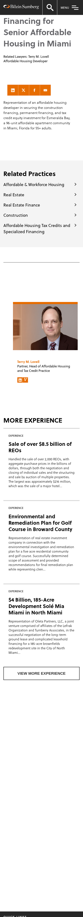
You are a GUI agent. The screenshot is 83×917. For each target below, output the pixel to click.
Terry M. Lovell (38, 56)
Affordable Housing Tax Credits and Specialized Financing (36, 228)
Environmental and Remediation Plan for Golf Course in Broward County (40, 523)
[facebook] (34, 90)
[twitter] (23, 90)
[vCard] (25, 380)
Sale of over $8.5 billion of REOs (40, 447)
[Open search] (49, 7)
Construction (15, 215)
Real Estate (13, 195)
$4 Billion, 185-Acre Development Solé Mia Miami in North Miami (36, 606)
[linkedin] (12, 90)
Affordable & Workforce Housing (33, 184)
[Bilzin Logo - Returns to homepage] (21, 7)
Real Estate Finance (21, 205)
